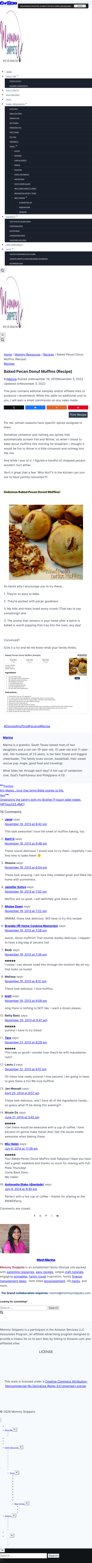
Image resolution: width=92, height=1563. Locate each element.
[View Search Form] (2, 270)
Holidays (8, 1516)
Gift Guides (14, 123)
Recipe (44, 726)
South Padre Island (22, 184)
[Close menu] (0, 1420)
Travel (12, 1473)
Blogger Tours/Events (19, 86)
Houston (18, 170)
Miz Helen (12, 1144)
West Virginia (19, 1504)
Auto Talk (14, 109)
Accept (80, 6)
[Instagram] (9, 4)
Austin (17, 151)
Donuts (9, 726)
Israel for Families (21, 174)
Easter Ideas (15, 231)
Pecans (33, 726)
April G (9, 839)
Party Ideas (14, 132)
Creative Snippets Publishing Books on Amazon (29, 259)
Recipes (9, 363)
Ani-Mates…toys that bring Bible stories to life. (32, 788)
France (17, 165)
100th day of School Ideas (20, 221)
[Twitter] (5, 4)
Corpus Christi (20, 160)
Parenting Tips (15, 128)
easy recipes (44, 1272)
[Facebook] (2, 4)
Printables (14, 142)
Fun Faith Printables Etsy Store (22, 254)
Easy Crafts (12, 90)
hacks (75, 1281)
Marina (12, 379)
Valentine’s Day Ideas (18, 240)
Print (77, 678)
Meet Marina (46, 1260)
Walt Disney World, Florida (25, 188)
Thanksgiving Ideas (17, 235)
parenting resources (20, 1272)
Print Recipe (78, 414)
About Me (8, 1430)
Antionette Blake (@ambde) (24, 1184)
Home (9, 72)
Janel (8, 819)
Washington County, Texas (25, 193)
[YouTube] (15, 4)
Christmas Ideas (16, 226)
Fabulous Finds (16, 113)
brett (8, 996)
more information (65, 6)
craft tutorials (74, 1272)
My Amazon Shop (16, 263)
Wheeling (23, 212)
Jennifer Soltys (15, 887)
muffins (21, 726)
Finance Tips (14, 118)
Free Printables (14, 245)
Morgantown (24, 207)
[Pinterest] (12, 4)
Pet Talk (13, 137)
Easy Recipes (13, 95)
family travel (37, 1276)
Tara (8, 1038)
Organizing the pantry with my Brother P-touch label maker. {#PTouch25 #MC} (40, 800)
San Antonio (19, 179)
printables (20, 1276)
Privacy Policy (15, 81)
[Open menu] (2, 335)
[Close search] (2, 1550)
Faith (8, 99)
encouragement (54, 1281)
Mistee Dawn (14, 906)
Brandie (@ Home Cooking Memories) (31, 926)
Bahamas (18, 156)
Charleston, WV (25, 202)
